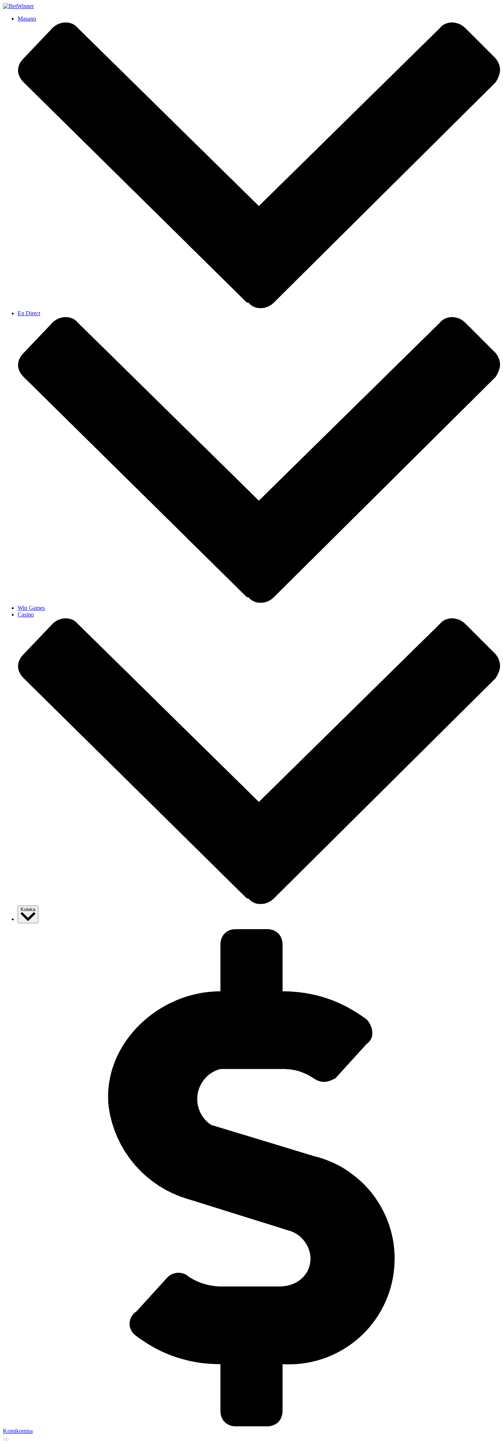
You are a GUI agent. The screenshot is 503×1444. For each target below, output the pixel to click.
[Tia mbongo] (251, 1424)
